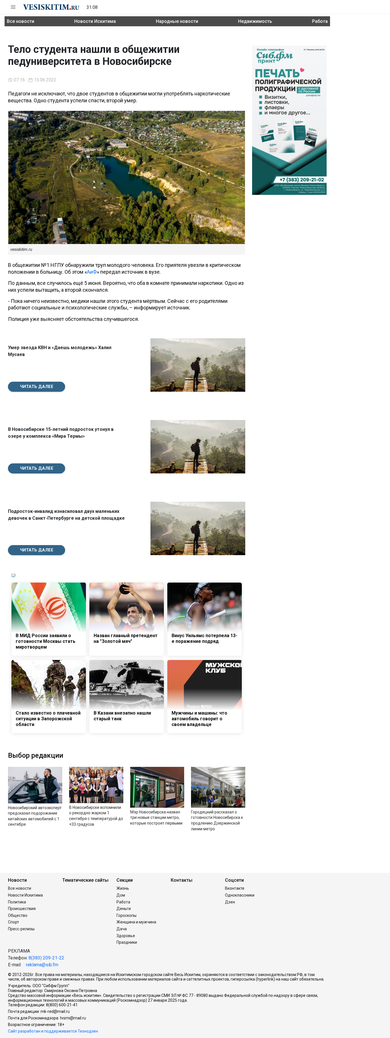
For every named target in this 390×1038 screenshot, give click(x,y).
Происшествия (22, 908)
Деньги (123, 908)
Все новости (20, 21)
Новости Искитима (95, 21)
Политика (17, 902)
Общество (17, 915)
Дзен (230, 902)
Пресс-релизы (21, 929)
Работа (320, 21)
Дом (120, 895)
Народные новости (177, 21)
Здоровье (125, 935)
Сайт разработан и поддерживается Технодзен (53, 1031)
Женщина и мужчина (136, 922)
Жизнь (122, 888)
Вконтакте (234, 888)
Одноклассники (239, 895)
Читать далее (36, 386)
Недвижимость (255, 21)
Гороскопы (126, 915)
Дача (121, 929)
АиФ (92, 272)
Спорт (13, 922)
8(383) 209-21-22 (46, 958)
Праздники (126, 942)
